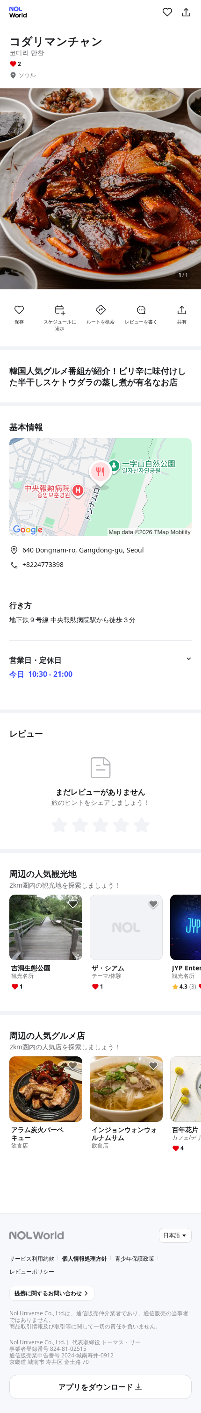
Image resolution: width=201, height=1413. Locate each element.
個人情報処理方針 (84, 1258)
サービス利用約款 (31, 1258)
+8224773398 (43, 564)
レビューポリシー (31, 1272)
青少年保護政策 (134, 1258)
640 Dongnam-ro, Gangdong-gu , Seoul (83, 549)
